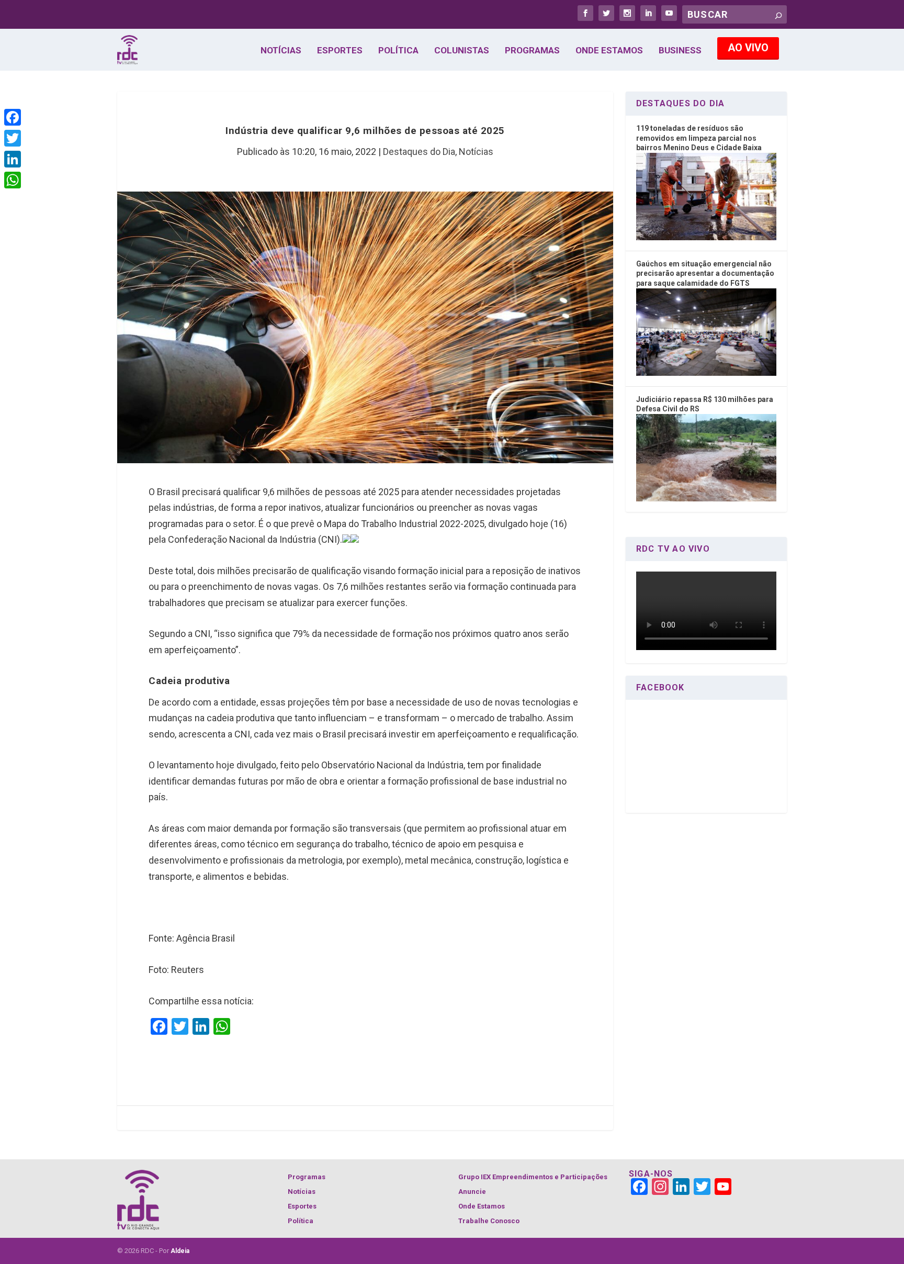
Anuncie (472, 1191)
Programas (532, 50)
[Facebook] (12, 117)
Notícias (281, 50)
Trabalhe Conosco (488, 1221)
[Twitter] (12, 138)
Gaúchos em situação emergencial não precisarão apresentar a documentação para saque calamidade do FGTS (705, 273)
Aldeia (180, 1251)
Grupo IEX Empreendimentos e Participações (532, 1177)
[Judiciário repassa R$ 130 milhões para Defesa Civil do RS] (706, 499)
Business (680, 50)
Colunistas (461, 50)
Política (398, 50)
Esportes (340, 50)
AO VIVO (748, 47)
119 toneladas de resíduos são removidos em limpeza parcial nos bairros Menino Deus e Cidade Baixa (699, 138)
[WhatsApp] (12, 180)
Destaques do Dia (419, 151)
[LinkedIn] (12, 159)
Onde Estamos (609, 50)
